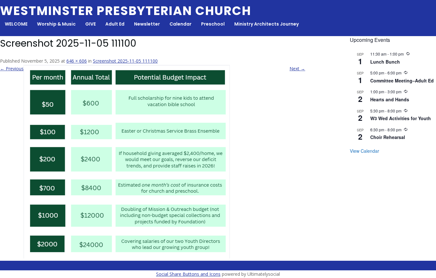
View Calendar (364, 151)
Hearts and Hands (389, 99)
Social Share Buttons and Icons (188, 274)
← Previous (12, 69)
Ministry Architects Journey (266, 24)
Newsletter (147, 24)
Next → (297, 69)
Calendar (180, 24)
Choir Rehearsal (387, 137)
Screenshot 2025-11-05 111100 (125, 61)
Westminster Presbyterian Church (125, 10)
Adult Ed (114, 24)
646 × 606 (76, 61)
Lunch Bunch (385, 61)
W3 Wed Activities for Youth (400, 118)
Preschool (213, 24)
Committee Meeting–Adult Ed (402, 80)
